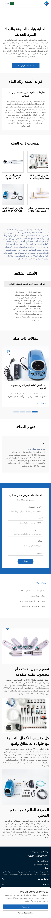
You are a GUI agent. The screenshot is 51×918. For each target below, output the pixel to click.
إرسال (25, 561)
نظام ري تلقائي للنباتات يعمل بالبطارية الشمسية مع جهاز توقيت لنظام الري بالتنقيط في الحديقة (38, 177)
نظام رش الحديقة (38, 596)
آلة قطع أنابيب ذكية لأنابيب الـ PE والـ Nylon (12, 177)
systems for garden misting (32, 601)
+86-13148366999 (38, 856)
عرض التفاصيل (38, 162)
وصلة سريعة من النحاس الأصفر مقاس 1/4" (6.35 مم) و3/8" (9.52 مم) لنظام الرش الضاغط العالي (38, 210)
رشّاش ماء (40, 590)
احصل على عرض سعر (25, 65)
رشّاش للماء (26, 590)
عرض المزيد (41, 403)
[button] (35, 411)
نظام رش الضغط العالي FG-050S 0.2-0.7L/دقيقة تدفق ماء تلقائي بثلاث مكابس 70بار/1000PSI (12, 210)
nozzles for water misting (33, 606)
